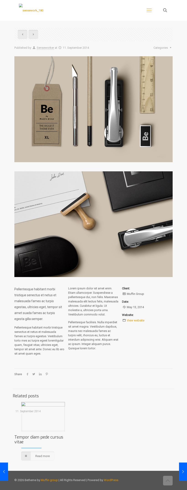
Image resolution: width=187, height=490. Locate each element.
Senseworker (45, 47)
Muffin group (49, 480)
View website (135, 320)
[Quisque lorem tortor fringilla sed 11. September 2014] (183, 472)
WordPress (111, 480)
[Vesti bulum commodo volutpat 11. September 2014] (4, 472)
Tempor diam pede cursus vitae (38, 439)
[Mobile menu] (149, 10)
